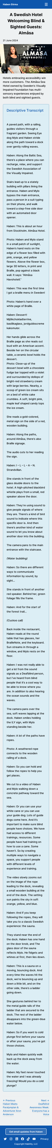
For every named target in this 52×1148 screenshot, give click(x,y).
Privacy (44, 1138)
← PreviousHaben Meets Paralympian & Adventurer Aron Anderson (12, 1107)
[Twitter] (5, 1139)
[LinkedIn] (16, 1139)
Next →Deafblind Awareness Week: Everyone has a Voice (39, 1107)
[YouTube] (34, 1139)
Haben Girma (10, 4)
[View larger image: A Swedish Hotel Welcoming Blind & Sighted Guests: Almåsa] (26, 59)
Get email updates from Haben (26, 1131)
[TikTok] (28, 1139)
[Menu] (46, 4)
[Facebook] (22, 1139)
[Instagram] (11, 1139)
